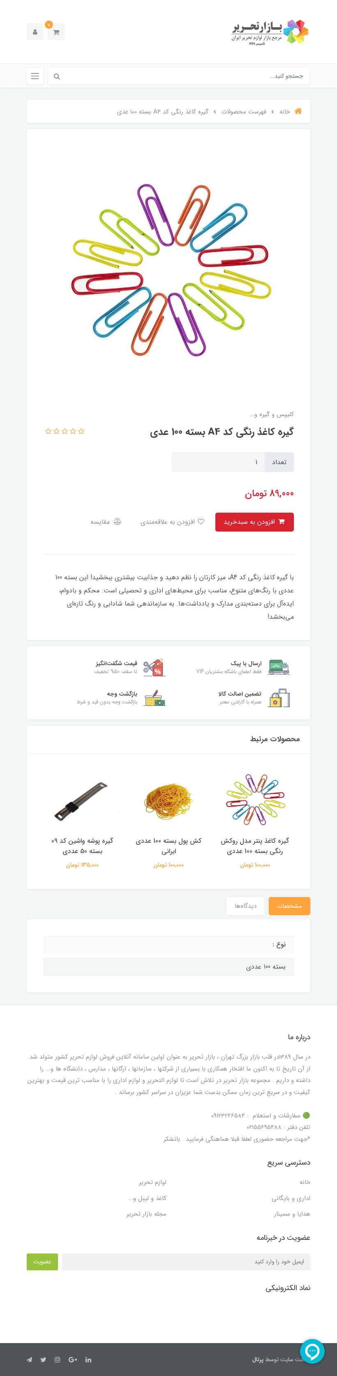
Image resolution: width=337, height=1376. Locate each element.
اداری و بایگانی (291, 1198)
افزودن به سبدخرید (250, 522)
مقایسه (101, 522)
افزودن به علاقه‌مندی (169, 522)
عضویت (42, 1261)
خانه (305, 1182)
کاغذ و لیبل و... (147, 1198)
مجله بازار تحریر (146, 1214)
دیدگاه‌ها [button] (245, 906)
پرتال (257, 1359)
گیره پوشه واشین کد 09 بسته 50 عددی (82, 846)
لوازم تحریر (152, 1182)
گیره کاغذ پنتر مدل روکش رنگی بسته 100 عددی (255, 846)
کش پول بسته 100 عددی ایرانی (168, 846)
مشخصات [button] (289, 906)
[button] (56, 31)
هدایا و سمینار (292, 1214)
